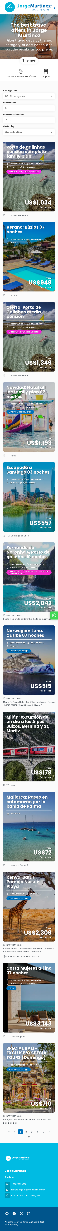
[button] (29, 132)
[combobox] (29, 120)
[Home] (7, 1213)
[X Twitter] (21, 1213)
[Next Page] (49, 1131)
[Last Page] (29, 1136)
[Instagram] (29, 1213)
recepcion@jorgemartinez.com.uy (28, 1189)
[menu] (54, 7)
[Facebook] (14, 1213)
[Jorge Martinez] (17, 1158)
